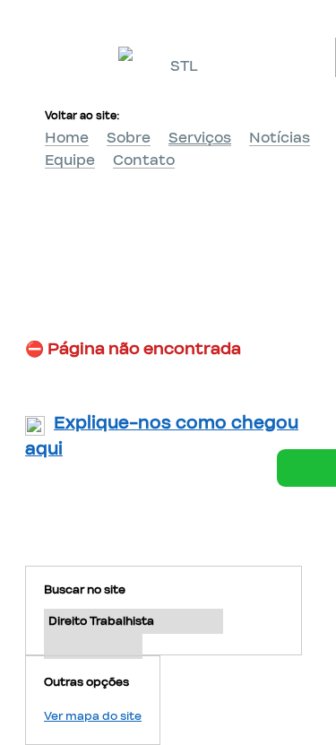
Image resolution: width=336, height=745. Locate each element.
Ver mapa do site (93, 716)
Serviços (199, 138)
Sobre (129, 138)
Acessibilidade (53, 624)
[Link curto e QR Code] (53, 695)
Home (67, 138)
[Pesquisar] (93, 646)
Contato (144, 160)
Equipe (70, 160)
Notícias (279, 138)
